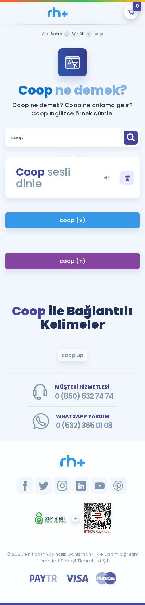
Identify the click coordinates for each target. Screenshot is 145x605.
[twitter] (43, 485)
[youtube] (99, 485)
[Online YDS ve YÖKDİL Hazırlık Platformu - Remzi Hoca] (72, 461)
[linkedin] (80, 485)
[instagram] (62, 485)
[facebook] (25, 485)
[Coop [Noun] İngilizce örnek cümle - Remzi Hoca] (58, 12)
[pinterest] (118, 485)
